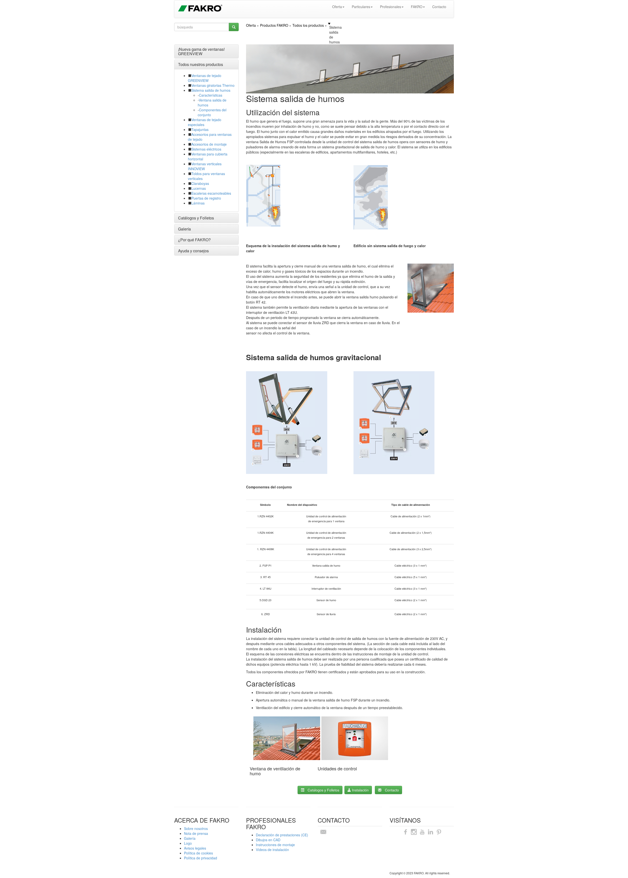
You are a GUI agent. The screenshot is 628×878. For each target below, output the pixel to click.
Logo (188, 843)
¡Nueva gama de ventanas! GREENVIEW (201, 51)
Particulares (361, 6)
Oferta (337, 6)
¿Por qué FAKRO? (194, 239)
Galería (184, 229)
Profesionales (390, 6)
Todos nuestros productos (200, 64)
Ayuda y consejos (193, 251)
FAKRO (416, 6)
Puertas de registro (206, 198)
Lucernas (198, 188)
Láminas (198, 203)
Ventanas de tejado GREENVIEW (204, 78)
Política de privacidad (200, 857)
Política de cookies (198, 853)
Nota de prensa (196, 833)
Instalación (360, 790)
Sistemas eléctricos (206, 149)
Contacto (439, 6)
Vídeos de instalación (272, 849)
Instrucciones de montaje (275, 844)
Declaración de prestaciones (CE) (282, 834)
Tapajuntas (200, 129)
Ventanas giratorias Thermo (213, 85)
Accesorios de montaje (209, 144)
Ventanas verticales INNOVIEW (205, 166)
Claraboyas (200, 183)
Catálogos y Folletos (196, 218)
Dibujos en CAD (268, 839)
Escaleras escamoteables (211, 193)
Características (210, 95)
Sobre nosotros (196, 828)
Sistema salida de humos (210, 90)
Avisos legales (195, 848)
